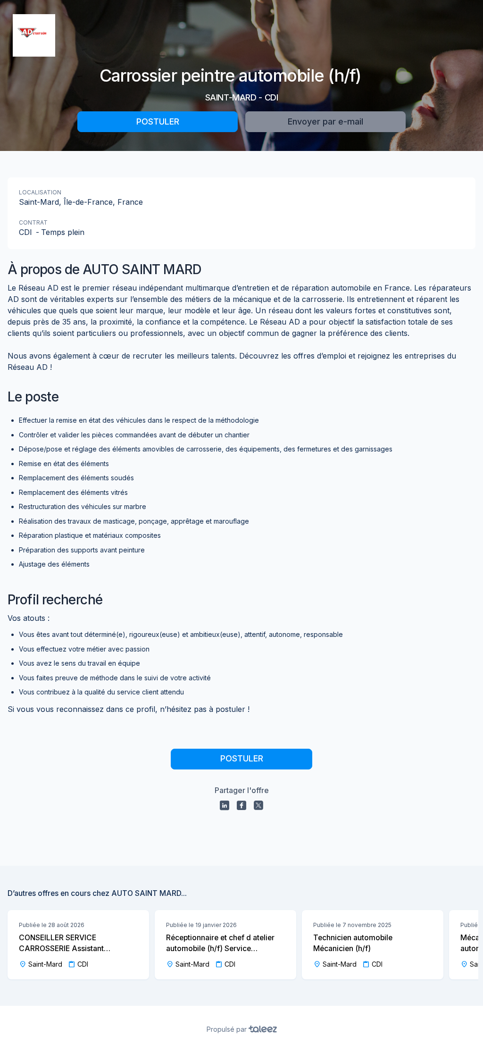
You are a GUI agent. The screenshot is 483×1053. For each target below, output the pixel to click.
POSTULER (157, 121)
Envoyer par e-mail (325, 121)
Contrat (33, 222)
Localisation (40, 192)
